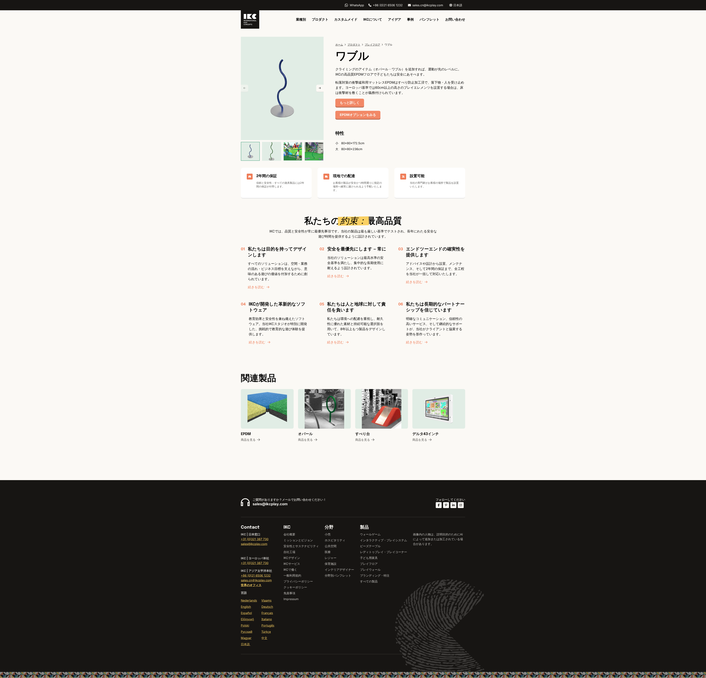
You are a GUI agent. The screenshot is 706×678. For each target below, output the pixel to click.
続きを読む (256, 287)
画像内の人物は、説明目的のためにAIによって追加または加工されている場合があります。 (438, 539)
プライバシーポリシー (298, 581)
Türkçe (266, 632)
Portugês (267, 625)
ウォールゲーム (370, 534)
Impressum (291, 599)
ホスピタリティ (335, 540)
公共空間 (330, 546)
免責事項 (289, 593)
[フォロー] (439, 505)
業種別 (301, 19)
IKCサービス (292, 564)
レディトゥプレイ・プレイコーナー (383, 552)
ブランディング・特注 (374, 575)
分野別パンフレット (338, 575)
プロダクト (320, 19)
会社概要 (289, 534)
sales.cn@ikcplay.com (427, 5)
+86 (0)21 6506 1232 (388, 5)
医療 (328, 552)
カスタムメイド (345, 19)
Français (267, 613)
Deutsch (267, 607)
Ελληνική (247, 619)
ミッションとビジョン (298, 540)
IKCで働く (290, 569)
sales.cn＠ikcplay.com (256, 580)
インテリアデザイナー (339, 569)
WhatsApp (357, 5)
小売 (328, 534)
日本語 (245, 644)
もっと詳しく (350, 103)
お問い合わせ (455, 19)
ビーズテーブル (370, 546)
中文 (264, 638)
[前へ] (244, 88)
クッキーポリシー (295, 587)
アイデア (394, 19)
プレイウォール (370, 569)
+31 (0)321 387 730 (254, 539)
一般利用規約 (292, 575)
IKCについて (372, 19)
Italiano (266, 619)
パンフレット (429, 19)
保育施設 (330, 564)
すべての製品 (369, 581)
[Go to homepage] (250, 19)
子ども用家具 (369, 558)
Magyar (246, 638)
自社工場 (289, 552)
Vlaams (266, 600)
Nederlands (249, 600)
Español (246, 613)
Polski (245, 625)
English (246, 607)
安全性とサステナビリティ (301, 546)
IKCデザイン (292, 558)
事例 (410, 19)
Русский (246, 632)
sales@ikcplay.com (270, 504)
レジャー (330, 558)
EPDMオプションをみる (358, 115)
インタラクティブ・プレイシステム (383, 540)
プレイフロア (369, 564)
